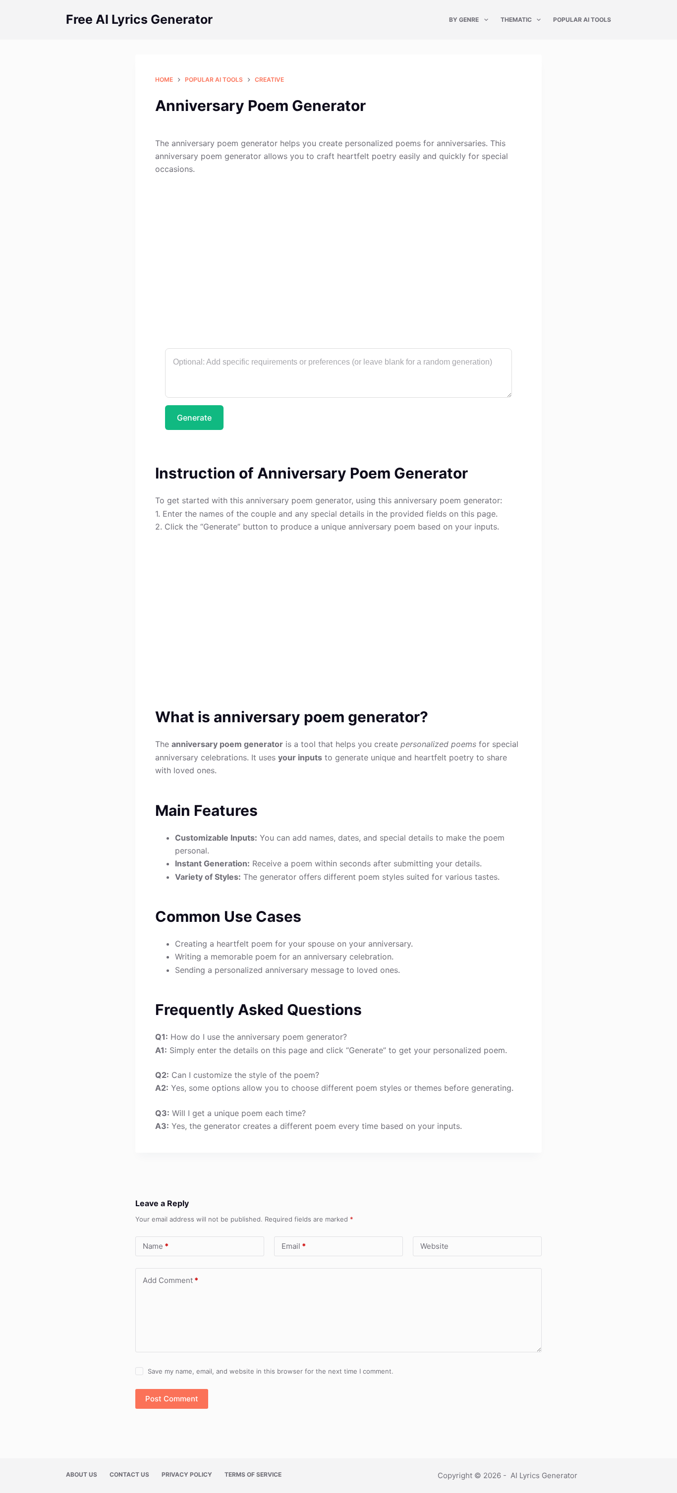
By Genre (464, 19)
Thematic (516, 19)
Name (156, 1246)
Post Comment (171, 1398)
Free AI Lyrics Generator (139, 19)
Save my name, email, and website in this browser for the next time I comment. (271, 1371)
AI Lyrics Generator (543, 1475)
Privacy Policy (187, 1474)
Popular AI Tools (582, 19)
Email (294, 1246)
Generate (194, 418)
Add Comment (170, 1280)
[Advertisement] (338, 257)
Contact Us (129, 1474)
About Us (81, 1474)
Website (434, 1246)
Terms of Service (253, 1474)
